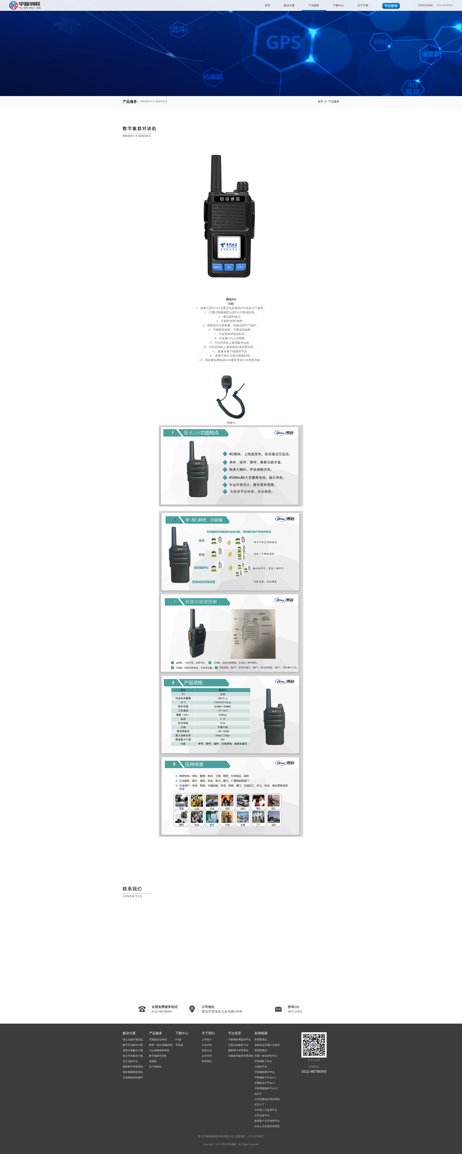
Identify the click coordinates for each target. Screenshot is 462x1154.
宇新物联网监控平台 (239, 1039)
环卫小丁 (259, 1104)
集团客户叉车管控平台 (267, 1121)
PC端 (178, 1039)
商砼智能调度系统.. (133, 1072)
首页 (267, 5)
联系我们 (207, 1061)
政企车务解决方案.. (133, 1055)
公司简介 (207, 1039)
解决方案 (289, 5)
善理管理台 (260, 1050)
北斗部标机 (155, 1066)
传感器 (153, 1061)
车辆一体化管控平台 (265, 1055)
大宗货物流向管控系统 (267, 1099)
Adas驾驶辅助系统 (159, 1050)
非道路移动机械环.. (133, 1077)
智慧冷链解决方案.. (133, 1050)
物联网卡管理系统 (238, 1050)
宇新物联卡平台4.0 (264, 1077)
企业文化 (207, 1045)
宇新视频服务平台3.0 (266, 1088)
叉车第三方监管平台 (265, 1110)
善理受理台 (260, 1039)
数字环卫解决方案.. (133, 1045)
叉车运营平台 (262, 1115)
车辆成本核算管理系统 (240, 1055)
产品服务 (313, 5)
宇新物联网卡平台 (264, 1072)
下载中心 (338, 5)
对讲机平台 (260, 1066)
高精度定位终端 (158, 1039)
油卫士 (258, 1093)
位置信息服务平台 (238, 1045)
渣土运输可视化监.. (133, 1039)
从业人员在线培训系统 (267, 1126)
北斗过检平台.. (131, 1061)
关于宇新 (363, 5)
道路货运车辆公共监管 (267, 1045)
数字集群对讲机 (158, 1055)
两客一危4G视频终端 (160, 1045)
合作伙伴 (207, 1055)
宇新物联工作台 (263, 1061)
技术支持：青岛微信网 (231, 1140)
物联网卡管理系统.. (133, 1066)
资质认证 (207, 1050)
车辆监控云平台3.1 (264, 1083)
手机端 (179, 1045)
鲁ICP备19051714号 (231, 1148)
